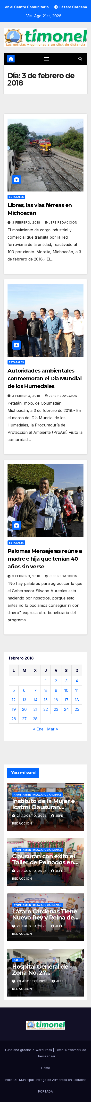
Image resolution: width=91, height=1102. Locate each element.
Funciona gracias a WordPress (29, 1050)
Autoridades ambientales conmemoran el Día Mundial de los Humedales (45, 378)
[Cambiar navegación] (46, 59)
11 (77, 690)
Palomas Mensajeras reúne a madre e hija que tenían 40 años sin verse (45, 559)
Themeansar (45, 1056)
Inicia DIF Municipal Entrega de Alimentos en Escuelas (45, 1080)
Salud (18, 960)
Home (45, 1068)
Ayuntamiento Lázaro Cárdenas (37, 794)
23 (56, 709)
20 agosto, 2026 (33, 981)
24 (66, 709)
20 (24, 709)
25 (77, 709)
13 (24, 699)
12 (14, 699)
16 (56, 699)
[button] (80, 58)
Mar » (52, 729)
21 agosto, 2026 (32, 815)
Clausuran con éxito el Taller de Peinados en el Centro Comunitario (43, 862)
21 (35, 709)
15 (46, 699)
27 (24, 718)
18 (77, 699)
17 (66, 699)
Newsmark (73, 1050)
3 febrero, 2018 (26, 222)
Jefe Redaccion (63, 222)
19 (14, 709)
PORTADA (45, 1091)
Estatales (16, 196)
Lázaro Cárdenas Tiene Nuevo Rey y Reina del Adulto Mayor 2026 (44, 917)
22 (45, 709)
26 (13, 718)
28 (35, 718)
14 (35, 699)
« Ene (38, 729)
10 (66, 690)
